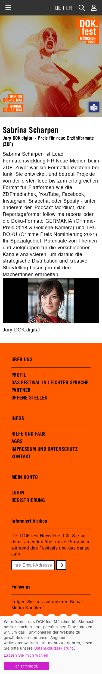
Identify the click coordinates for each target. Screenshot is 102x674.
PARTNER (21, 390)
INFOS (17, 418)
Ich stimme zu (26, 666)
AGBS (17, 441)
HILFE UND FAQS (28, 434)
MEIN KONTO (24, 477)
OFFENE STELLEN (29, 398)
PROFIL (18, 375)
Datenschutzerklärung (54, 648)
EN (69, 8)
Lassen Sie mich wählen (26, 655)
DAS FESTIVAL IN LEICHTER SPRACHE (49, 382)
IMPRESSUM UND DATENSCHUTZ (44, 449)
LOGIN (17, 493)
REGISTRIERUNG (28, 500)
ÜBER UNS (21, 359)
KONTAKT (21, 456)
